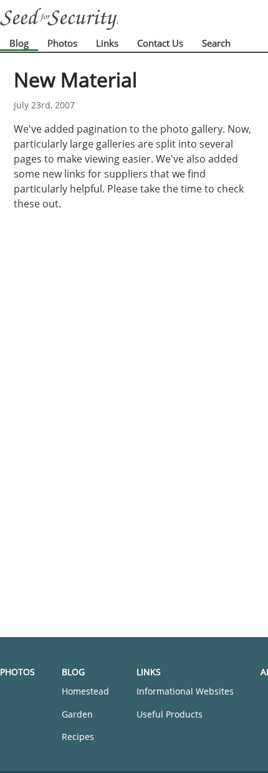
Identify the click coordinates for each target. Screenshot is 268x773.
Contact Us (160, 43)
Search (216, 43)
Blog (19, 43)
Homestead (85, 691)
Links (107, 43)
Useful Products (169, 714)
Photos (62, 43)
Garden (77, 714)
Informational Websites (185, 691)
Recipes (78, 736)
